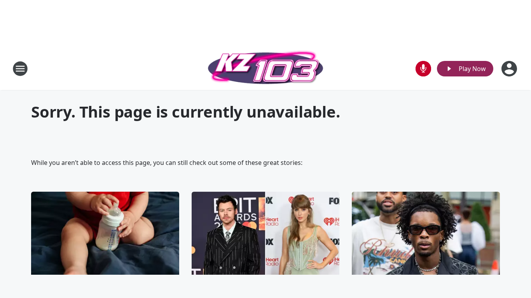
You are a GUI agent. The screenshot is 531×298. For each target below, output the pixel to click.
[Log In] (510, 68)
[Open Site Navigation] (20, 68)
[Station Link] (265, 68)
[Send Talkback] (423, 68)
